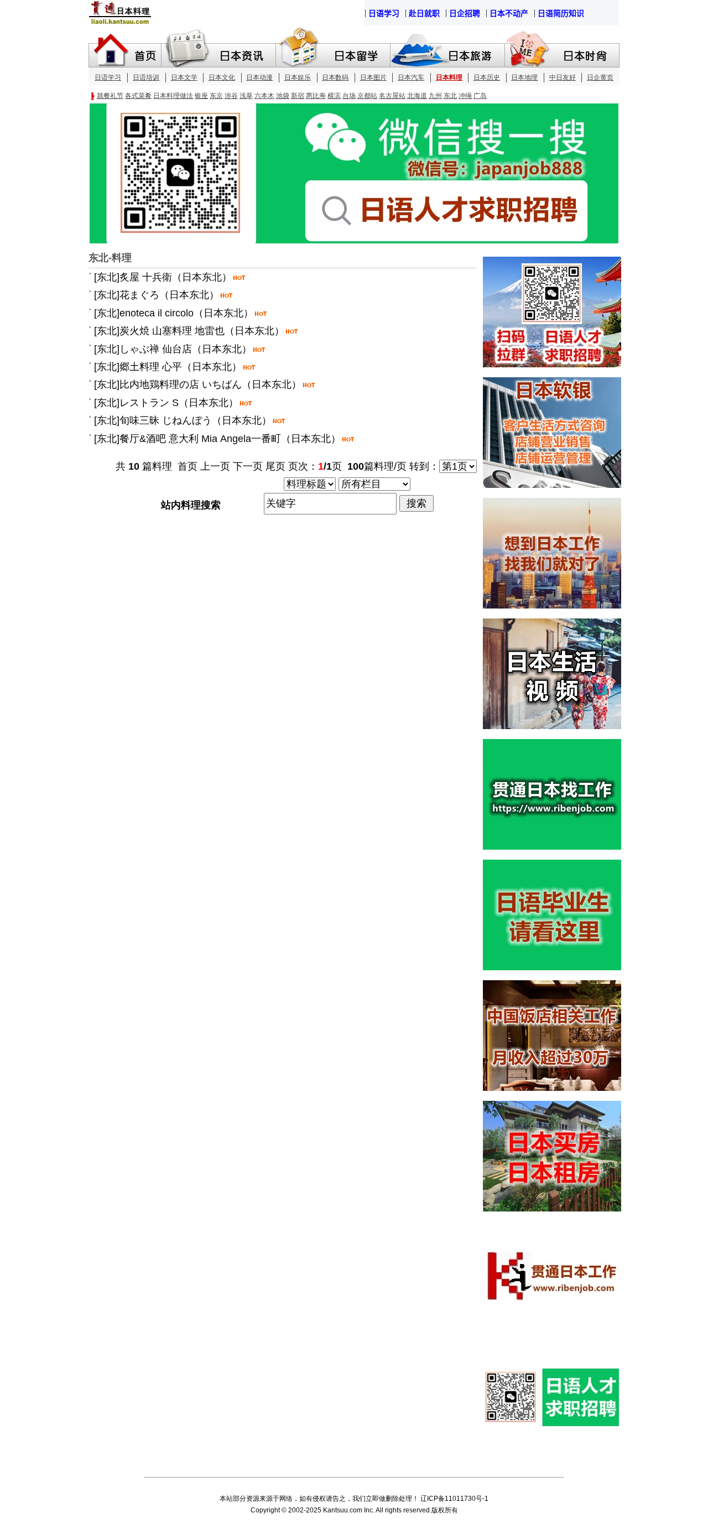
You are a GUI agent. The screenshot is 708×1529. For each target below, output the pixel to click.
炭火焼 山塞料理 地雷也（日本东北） (201, 330)
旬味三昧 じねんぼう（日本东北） (195, 420)
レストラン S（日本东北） (178, 402)
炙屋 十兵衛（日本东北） (175, 277)
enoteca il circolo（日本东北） (186, 313)
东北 (107, 277)
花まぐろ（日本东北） (169, 294)
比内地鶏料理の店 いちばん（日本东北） (210, 384)
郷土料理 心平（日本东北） (180, 366)
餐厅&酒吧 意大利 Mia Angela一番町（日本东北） (230, 438)
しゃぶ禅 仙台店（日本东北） (185, 349)
